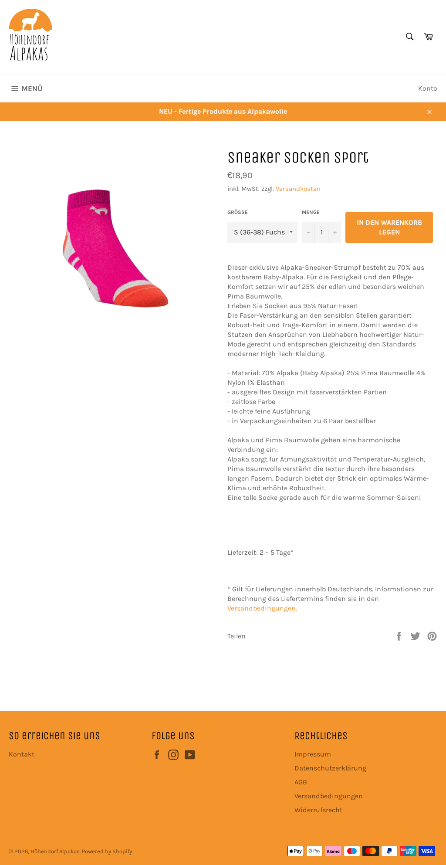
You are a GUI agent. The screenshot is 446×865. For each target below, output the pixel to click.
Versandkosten (298, 189)
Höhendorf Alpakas (55, 851)
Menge (311, 212)
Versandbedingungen (328, 796)
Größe (237, 212)
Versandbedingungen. (262, 608)
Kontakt (21, 754)
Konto (427, 88)
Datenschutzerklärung (330, 768)
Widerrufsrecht (318, 810)
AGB (300, 782)
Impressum (312, 754)
